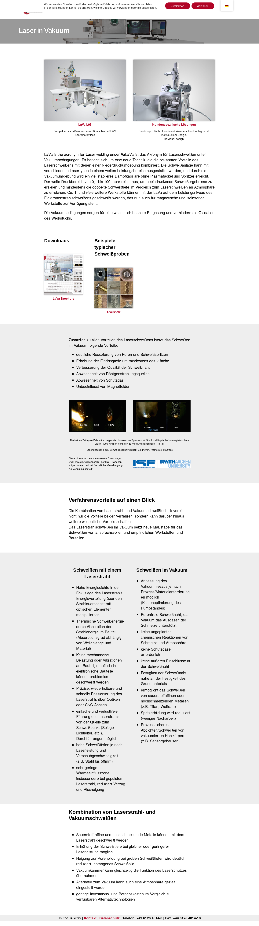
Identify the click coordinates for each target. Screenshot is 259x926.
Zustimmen (177, 6)
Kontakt (90, 918)
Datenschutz (109, 918)
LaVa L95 (85, 124)
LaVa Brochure (63, 298)
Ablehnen (203, 6)
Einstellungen (60, 7)
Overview (113, 312)
